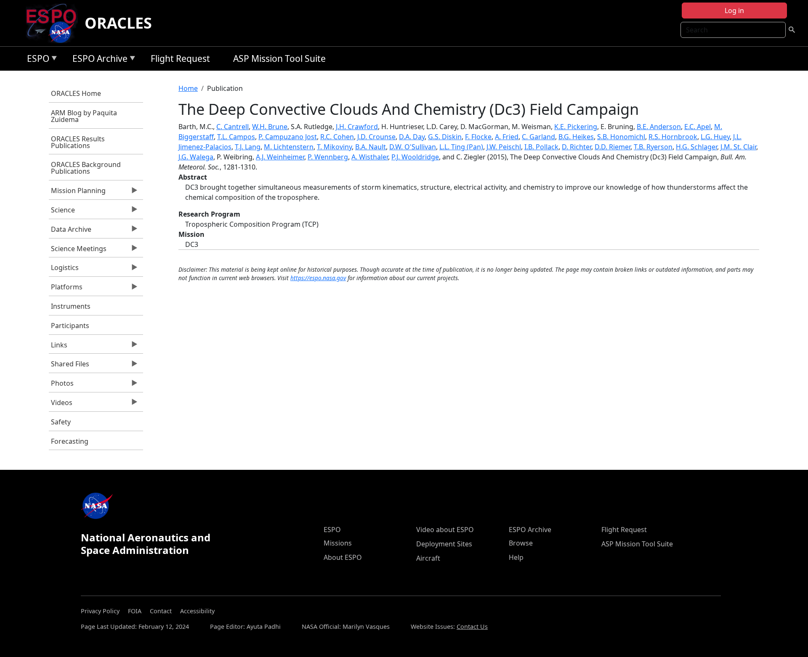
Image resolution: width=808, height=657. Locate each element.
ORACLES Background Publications (86, 168)
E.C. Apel (697, 126)
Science (62, 212)
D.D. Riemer (612, 146)
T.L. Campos (236, 136)
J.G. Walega (195, 157)
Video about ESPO (445, 529)
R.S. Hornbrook (673, 136)
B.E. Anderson (659, 126)
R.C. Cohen (337, 136)
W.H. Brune (269, 126)
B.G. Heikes (576, 136)
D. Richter (576, 146)
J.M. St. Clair (738, 146)
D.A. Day (412, 136)
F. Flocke (478, 136)
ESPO (36, 60)
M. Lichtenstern (289, 146)
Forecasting (69, 441)
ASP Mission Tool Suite (279, 58)
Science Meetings (77, 250)
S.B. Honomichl (621, 136)
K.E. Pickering (575, 126)
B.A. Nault (370, 146)
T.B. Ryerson (653, 146)
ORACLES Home (76, 93)
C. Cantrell (232, 126)
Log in (734, 10)
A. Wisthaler (369, 157)
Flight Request (180, 58)
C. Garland (538, 136)
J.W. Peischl (503, 146)
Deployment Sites (444, 543)
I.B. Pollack (541, 146)
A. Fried (506, 136)
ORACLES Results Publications (78, 142)
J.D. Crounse (376, 136)
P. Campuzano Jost (287, 136)
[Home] (54, 23)
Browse (521, 543)
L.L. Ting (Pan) (461, 146)
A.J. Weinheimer (280, 157)
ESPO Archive (98, 60)
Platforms (65, 289)
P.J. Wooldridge (415, 157)
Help (516, 557)
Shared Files (69, 366)
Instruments (70, 306)
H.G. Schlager (696, 146)
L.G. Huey (715, 136)
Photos (61, 385)
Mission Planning (77, 192)
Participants (70, 325)
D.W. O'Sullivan (412, 146)
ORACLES (118, 23)
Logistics (64, 269)
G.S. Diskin (445, 136)
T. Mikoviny (334, 146)
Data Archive (70, 231)
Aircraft (428, 558)
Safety (61, 422)
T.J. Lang (247, 146)
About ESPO (343, 557)
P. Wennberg (328, 157)
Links (58, 347)
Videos (60, 404)
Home (188, 88)
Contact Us (472, 627)
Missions (338, 543)
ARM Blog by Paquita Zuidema (84, 116)
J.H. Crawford (357, 126)
